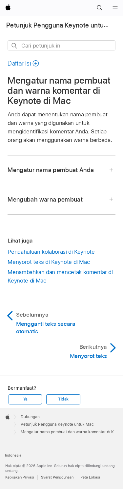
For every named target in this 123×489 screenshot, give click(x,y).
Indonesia (13, 455)
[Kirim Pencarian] (14, 45)
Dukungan (30, 417)
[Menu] (115, 8)
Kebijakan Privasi (19, 477)
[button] (99, 8)
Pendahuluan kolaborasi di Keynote (51, 251)
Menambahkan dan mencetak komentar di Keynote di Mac (60, 276)
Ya (25, 399)
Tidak (63, 399)
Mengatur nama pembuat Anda (51, 170)
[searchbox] (61, 45)
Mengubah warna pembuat (45, 199)
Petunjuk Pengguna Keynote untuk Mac (63, 25)
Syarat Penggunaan (57, 477)
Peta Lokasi (90, 477)
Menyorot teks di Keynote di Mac (49, 262)
